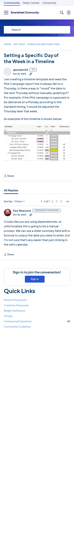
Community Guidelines (17, 327)
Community (12, 3)
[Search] (61, 12)
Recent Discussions (15, 300)
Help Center (31, 3)
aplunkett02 (20, 70)
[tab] (11, 190)
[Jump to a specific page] (67, 201)
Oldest (18, 201)
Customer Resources (16, 305)
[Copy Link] (30, 74)
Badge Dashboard (14, 311)
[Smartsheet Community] (25, 13)
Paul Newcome (22, 211)
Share (9, 176)
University (49, 3)
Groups (8, 316)
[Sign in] (68, 12)
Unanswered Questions (37, 321)
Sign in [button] (35, 279)
